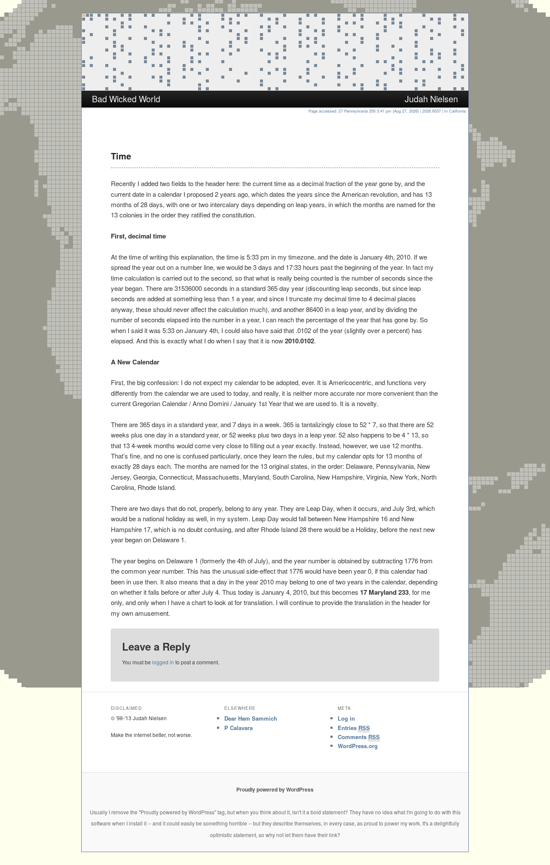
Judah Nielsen (431, 99)
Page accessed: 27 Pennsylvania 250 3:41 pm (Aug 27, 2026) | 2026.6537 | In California (388, 111)
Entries (354, 728)
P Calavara (238, 728)
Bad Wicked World (126, 99)
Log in (346, 718)
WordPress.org (358, 746)
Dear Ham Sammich (250, 718)
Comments (359, 737)
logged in (163, 662)
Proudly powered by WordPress (275, 789)
